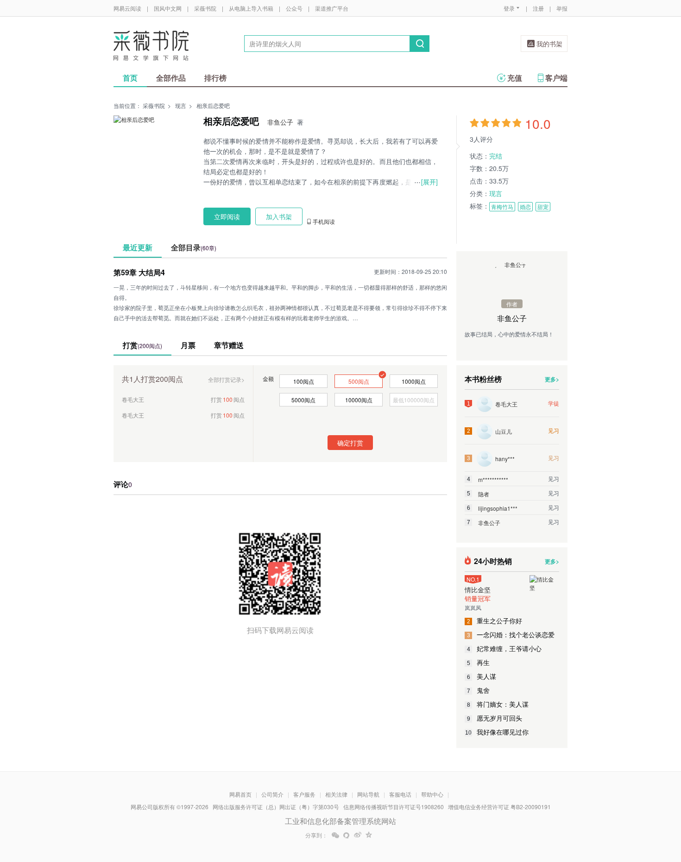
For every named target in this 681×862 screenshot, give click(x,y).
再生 (478, 662)
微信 (335, 835)
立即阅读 (227, 216)
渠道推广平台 (331, 8)
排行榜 (215, 77)
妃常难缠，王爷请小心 (504, 648)
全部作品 (171, 77)
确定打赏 (350, 442)
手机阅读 (324, 221)
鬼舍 (478, 690)
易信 (346, 835)
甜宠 (543, 206)
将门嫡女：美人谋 (498, 704)
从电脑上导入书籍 (251, 8)
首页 (130, 77)
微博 (357, 835)
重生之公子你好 (495, 620)
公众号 (294, 8)
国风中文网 (168, 8)
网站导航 (368, 794)
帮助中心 (432, 794)
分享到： (316, 835)
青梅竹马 (502, 206)
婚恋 (525, 206)
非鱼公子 (280, 122)
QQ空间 (368, 835)
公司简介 (272, 794)
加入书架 (279, 216)
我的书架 (549, 43)
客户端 (556, 77)
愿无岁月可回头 (495, 718)
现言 (180, 105)
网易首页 (240, 794)
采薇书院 (205, 8)
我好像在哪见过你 (497, 731)
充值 (514, 77)
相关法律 (336, 794)
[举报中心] (593, 807)
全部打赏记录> (226, 379)
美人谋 (482, 676)
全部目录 (193, 247)
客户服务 (304, 794)
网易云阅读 (127, 8)
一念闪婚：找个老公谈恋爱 (511, 634)
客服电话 (400, 794)
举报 (562, 8)
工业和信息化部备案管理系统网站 (340, 821)
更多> (552, 379)
